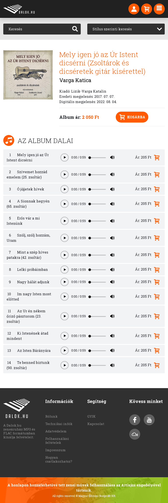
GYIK (91, 416)
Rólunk (51, 416)
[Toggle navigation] (159, 8)
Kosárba (136, 117)
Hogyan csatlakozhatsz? (58, 459)
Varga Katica (75, 80)
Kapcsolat (95, 424)
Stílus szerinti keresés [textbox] (112, 29)
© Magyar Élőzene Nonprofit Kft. (96, 496)
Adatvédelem (55, 431)
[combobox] (126, 29)
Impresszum (55, 450)
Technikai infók (58, 424)
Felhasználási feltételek (57, 440)
